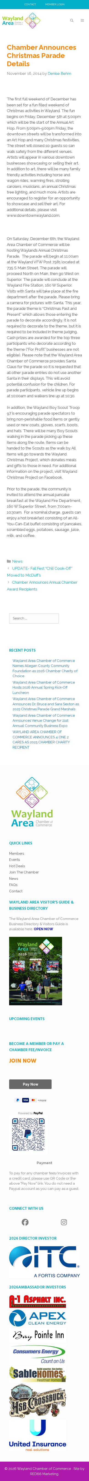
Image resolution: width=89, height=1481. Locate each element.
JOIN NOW (22, 1061)
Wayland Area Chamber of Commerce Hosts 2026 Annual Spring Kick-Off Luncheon (44, 687)
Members (16, 854)
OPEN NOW (43, 929)
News (17, 561)
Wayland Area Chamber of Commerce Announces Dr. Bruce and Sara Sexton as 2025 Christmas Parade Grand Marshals (46, 704)
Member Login (55, 4)
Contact (30, 4)
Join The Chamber (24, 872)
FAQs (13, 885)
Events (14, 860)
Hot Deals (17, 866)
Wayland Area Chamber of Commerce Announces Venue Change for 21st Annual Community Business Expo (44, 720)
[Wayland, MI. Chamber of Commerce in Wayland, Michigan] (21, 20)
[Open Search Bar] (72, 20)
